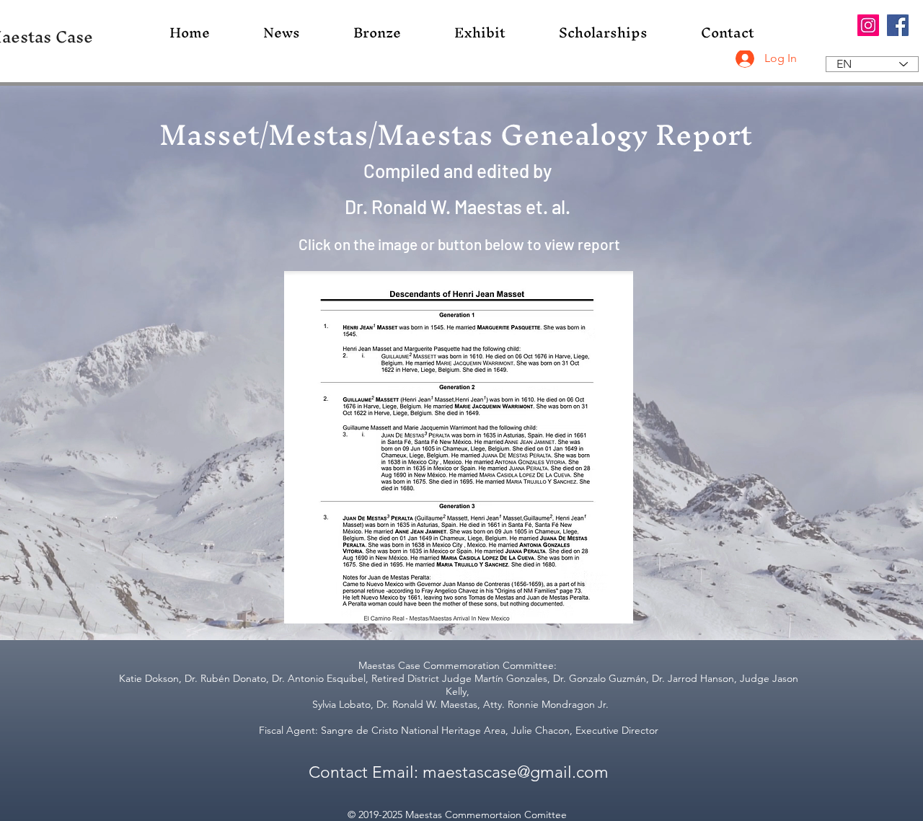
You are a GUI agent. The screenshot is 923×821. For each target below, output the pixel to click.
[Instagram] (868, 25)
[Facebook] (898, 25)
